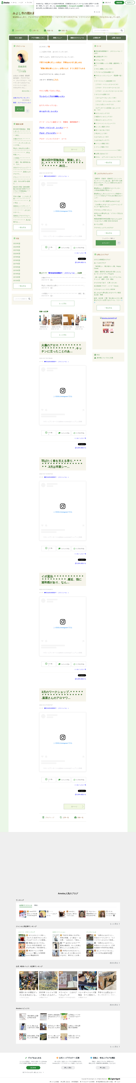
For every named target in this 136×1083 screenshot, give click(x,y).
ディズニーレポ (91, 932)
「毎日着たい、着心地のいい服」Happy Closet (107, 267)
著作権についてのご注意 (105, 358)
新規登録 (119, 2)
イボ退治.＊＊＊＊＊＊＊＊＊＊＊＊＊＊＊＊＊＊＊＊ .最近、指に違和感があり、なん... (62, 579)
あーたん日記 (98, 224)
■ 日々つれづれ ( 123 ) (102, 130)
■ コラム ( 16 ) (99, 60)
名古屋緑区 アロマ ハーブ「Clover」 (107, 286)
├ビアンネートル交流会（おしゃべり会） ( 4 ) (107, 109)
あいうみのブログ (100, 263)
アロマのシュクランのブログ (103, 227)
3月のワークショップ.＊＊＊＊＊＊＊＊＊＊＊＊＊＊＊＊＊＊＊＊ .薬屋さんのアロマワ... (62, 694)
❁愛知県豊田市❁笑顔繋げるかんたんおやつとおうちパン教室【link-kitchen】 (108, 220)
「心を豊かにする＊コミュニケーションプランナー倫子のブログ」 (108, 206)
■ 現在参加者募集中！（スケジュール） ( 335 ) (108, 52)
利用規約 (75, 1081)
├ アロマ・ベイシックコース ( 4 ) (106, 84)
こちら (55, 79)
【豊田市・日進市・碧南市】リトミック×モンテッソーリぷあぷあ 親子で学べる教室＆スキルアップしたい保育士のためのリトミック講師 (108, 182)
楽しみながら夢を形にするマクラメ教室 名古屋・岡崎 (108, 294)
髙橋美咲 (22, 66)
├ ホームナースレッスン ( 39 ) (105, 98)
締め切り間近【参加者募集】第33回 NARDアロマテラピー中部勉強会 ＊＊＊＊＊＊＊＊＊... (21, 190)
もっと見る (62, 303)
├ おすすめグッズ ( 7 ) (101, 140)
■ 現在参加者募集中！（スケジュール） (56, 176)
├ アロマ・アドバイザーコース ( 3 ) (107, 88)
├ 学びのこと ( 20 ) (100, 133)
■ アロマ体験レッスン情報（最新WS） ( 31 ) (107, 64)
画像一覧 (50, 30)
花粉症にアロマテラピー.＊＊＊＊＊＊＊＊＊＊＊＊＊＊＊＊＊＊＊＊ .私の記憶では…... (22, 219)
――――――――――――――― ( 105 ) (107, 150)
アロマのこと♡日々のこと (103, 210)
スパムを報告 (55, 1081)
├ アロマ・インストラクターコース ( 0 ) (108, 91)
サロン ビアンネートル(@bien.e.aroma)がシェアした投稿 (62, 236)
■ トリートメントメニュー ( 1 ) (104, 123)
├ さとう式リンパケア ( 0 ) (104, 104)
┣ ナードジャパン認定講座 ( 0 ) (105, 81)
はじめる (33, 1067)
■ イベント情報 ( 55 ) (101, 143)
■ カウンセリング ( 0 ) (102, 113)
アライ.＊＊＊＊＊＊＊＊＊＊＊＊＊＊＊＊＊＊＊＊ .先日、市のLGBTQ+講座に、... (22, 180)
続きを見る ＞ (26, 91)
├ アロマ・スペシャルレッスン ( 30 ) (107, 101)
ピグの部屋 (22, 71)
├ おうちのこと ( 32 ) (101, 137)
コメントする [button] (65, 247)
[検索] (122, 30)
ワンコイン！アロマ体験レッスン (52, 96)
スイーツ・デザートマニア (26, 932)
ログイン (130, 2)
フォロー (107, 243)
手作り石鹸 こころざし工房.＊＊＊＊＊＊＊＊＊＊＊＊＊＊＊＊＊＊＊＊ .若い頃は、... (22, 199)
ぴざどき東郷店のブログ (102, 259)
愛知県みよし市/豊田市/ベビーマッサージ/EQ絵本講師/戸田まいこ (107, 189)
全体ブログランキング (20, 98)
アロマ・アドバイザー (47, 133)
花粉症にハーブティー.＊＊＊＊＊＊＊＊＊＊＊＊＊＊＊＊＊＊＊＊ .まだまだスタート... (22, 209)
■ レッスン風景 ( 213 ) (102, 127)
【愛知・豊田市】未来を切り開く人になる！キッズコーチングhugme (107, 273)
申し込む (103, 1067)
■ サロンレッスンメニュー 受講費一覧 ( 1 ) (108, 77)
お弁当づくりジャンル (25, 905)
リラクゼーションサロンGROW (104, 289)
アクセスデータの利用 (88, 1081)
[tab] (25, 905)
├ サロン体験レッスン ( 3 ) (103, 69)
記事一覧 (35, 30)
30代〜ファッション (58, 932)
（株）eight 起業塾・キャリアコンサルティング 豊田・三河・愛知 (107, 278)
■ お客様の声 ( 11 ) (100, 56)
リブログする (80, 247)
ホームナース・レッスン (48, 111)
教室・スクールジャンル (21, 102)
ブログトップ (19, 30)
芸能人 (36, 905)
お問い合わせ (66, 1081)
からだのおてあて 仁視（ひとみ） (106, 282)
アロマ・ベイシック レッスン (51, 128)
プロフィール (21, 70)
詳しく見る (67, 1067)
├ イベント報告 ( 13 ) (101, 147)
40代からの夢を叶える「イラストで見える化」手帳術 (108, 214)
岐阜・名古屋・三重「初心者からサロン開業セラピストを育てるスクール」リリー (108, 300)
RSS (98, 355)
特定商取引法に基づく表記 (105, 1081)
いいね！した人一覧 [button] (80, 253)
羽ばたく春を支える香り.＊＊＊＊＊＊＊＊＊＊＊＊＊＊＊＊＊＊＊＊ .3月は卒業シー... (62, 463)
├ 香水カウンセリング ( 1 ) (103, 120)
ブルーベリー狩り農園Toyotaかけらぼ (107, 201)
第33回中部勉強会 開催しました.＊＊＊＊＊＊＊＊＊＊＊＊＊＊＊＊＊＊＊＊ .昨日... (62, 162)
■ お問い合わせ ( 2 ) (101, 154)
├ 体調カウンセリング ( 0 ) (103, 116)
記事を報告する (81, 262)
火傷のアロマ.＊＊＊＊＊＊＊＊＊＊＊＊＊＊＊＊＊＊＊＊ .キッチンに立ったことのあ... (61, 348)
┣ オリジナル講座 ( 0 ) (102, 94)
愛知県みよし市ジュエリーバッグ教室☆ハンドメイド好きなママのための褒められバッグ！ (108, 196)
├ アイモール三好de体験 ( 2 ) (104, 72)
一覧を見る (108, 162)
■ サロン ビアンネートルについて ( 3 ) (107, 157)
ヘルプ (118, 1081)
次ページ (74, 149)
